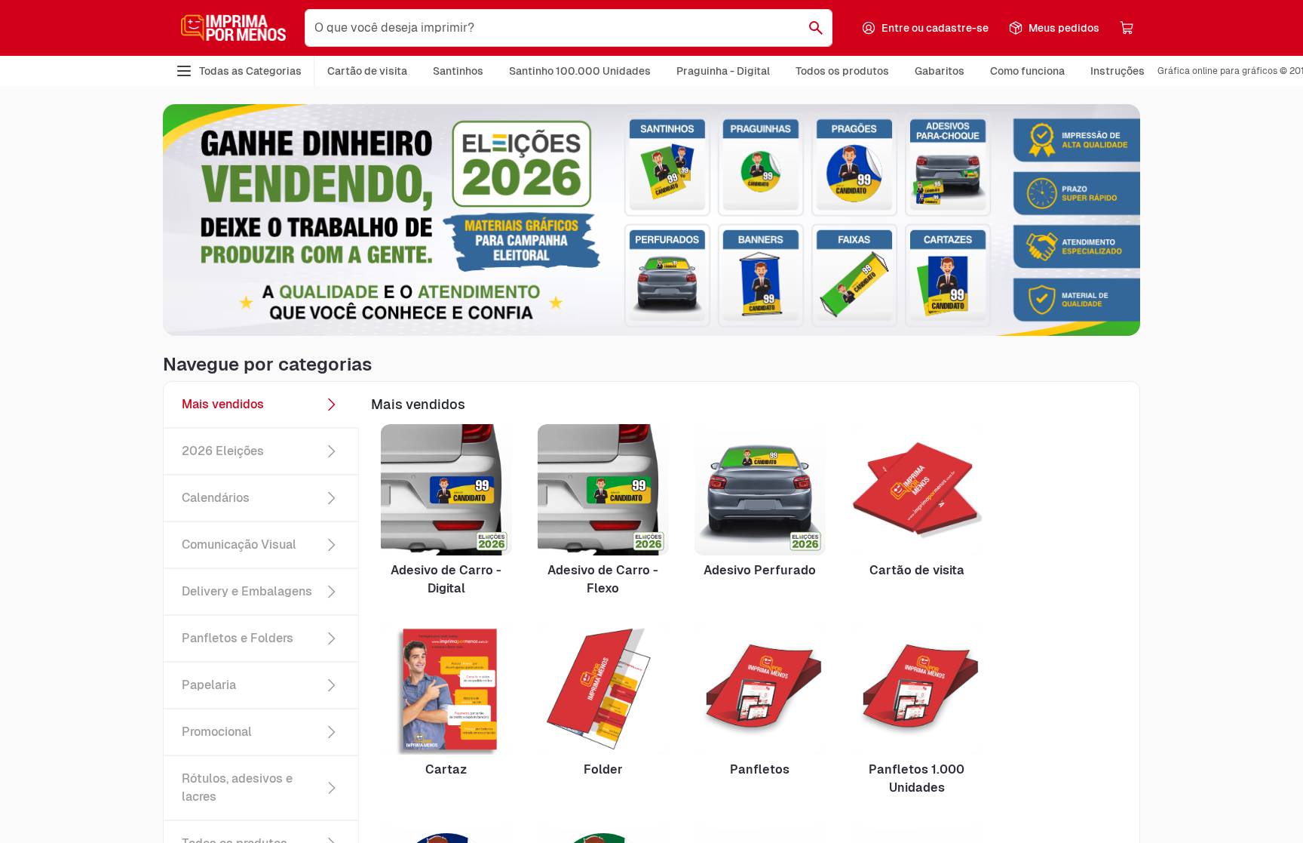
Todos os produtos (842, 71)
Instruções (1117, 71)
